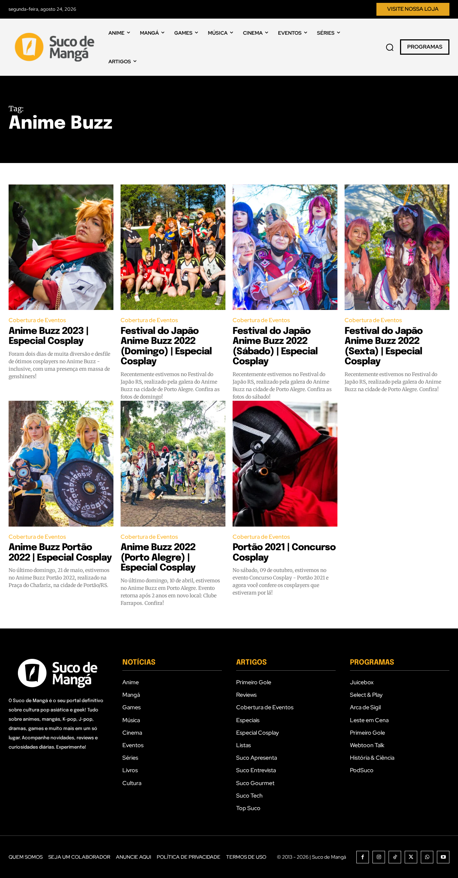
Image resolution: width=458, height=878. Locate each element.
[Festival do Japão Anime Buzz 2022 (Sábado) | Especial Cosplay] (285, 247)
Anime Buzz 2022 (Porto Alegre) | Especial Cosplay (158, 558)
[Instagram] (378, 857)
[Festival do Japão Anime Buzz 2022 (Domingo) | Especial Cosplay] (173, 247)
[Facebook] (362, 857)
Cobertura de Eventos (37, 320)
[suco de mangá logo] (56, 47)
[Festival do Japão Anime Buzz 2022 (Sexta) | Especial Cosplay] (397, 247)
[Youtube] (443, 857)
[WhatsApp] (427, 857)
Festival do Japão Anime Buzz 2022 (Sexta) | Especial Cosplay (384, 346)
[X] (411, 857)
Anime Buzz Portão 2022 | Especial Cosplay (60, 553)
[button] (389, 47)
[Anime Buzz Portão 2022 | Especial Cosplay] (61, 464)
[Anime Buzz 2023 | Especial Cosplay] (61, 247)
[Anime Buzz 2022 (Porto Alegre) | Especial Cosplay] (173, 464)
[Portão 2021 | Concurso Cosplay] (285, 464)
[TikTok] (395, 857)
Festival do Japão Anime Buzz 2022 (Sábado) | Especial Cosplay (275, 346)
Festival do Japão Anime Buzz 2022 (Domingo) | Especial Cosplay (166, 346)
